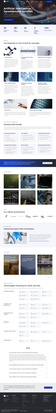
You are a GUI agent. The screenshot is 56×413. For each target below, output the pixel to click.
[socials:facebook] (47, 410)
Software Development (15, 398)
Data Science (24, 398)
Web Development (15, 401)
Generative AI (24, 397)
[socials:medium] (51, 410)
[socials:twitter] (49, 410)
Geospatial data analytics (44, 133)
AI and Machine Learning (26, 401)
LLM (23, 403)
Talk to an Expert (7, 19)
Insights (41, 1)
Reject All (25, 410)
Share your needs (48, 387)
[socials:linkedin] (45, 410)
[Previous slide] (46, 277)
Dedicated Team (14, 397)
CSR (33, 403)
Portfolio (32, 1)
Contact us (49, 1)
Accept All (21, 410)
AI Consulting (14, 400)
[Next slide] (51, 277)
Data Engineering (25, 400)
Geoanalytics (24, 406)
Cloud (23, 404)
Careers (33, 401)
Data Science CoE (35, 397)
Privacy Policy (8, 411)
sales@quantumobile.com (47, 395)
